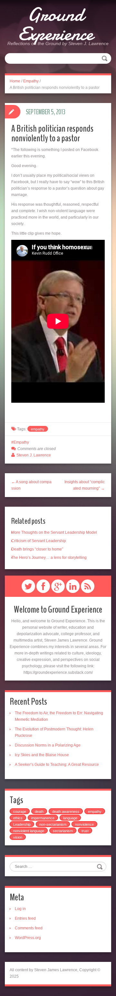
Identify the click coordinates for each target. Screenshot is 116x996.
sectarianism (63, 831)
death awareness (65, 811)
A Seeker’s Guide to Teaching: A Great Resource (57, 764)
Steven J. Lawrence (33, 455)
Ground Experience (55, 24)
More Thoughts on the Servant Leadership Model (54, 532)
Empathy (31, 81)
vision (17, 837)
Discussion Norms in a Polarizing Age (48, 745)
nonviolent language (28, 831)
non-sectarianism (52, 824)
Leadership (22, 824)
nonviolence (84, 824)
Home (15, 81)
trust (85, 831)
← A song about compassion (31, 485)
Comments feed (29, 928)
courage (19, 811)
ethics (18, 818)
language (70, 818)
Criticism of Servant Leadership (38, 541)
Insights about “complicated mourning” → (84, 485)
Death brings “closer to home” (37, 549)
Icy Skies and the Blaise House (42, 755)
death (39, 811)
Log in (20, 909)
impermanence (42, 818)
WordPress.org (28, 937)
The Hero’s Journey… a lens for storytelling (49, 557)
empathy (37, 429)
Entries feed (25, 918)
